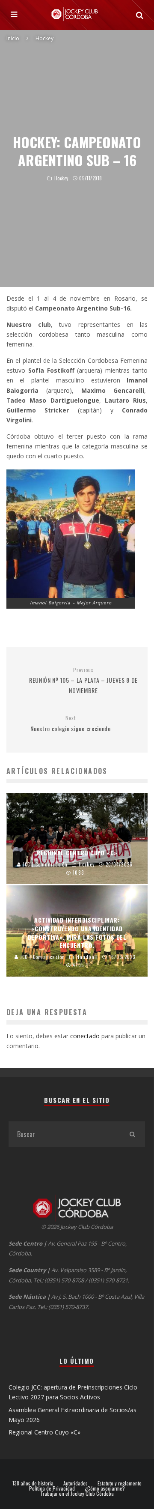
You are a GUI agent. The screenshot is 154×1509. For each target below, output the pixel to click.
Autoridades (75, 1483)
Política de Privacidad (52, 1488)
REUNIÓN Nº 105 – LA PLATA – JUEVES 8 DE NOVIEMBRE (83, 680)
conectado (85, 1036)
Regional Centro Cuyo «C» (44, 1432)
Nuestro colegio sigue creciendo (70, 723)
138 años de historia (32, 1483)
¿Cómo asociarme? (105, 1488)
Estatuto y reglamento (120, 1483)
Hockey (61, 178)
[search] (132, 1134)
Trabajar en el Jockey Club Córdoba (77, 1493)
